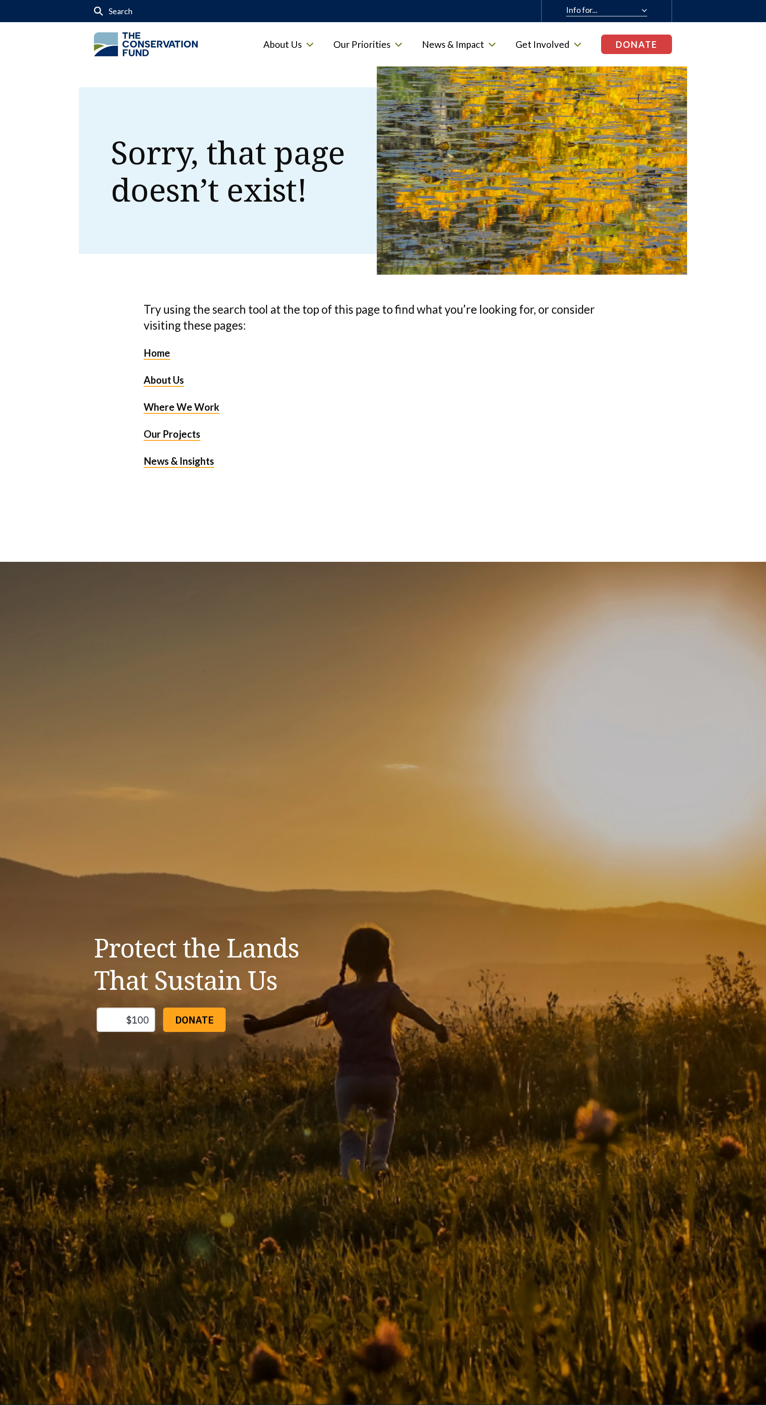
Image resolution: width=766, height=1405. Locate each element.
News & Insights (179, 461)
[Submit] (98, 11)
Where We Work (181, 407)
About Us (282, 44)
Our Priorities (362, 44)
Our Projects (172, 434)
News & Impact (453, 44)
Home (157, 353)
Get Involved (543, 44)
